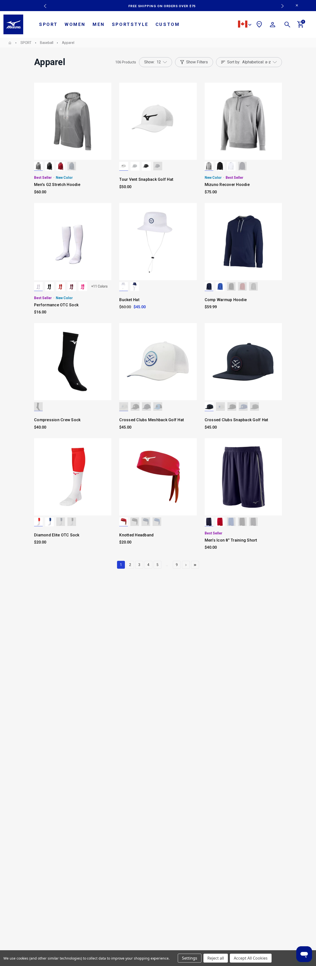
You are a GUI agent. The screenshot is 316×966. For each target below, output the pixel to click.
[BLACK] (49, 166)
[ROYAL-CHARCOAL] (231, 521)
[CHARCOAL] (254, 406)
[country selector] (244, 24)
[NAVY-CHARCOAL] (209, 521)
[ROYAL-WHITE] (49, 521)
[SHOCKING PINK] (83, 286)
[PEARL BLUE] (157, 406)
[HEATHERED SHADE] (209, 166)
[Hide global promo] (297, 5)
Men (99, 24)
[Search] (287, 25)
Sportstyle (130, 24)
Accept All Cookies (251, 958)
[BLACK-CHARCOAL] (242, 521)
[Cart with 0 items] (301, 26)
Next (279, 2)
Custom (168, 24)
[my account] (272, 25)
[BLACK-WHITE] (146, 166)
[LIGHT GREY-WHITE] (135, 166)
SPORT (48, 24)
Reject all (215, 958)
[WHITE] (231, 166)
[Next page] (186, 565)
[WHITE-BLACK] (123, 166)
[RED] (60, 166)
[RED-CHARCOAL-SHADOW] (220, 521)
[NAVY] (71, 166)
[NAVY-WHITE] (157, 166)
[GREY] (38, 166)
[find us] (259, 25)
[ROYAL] (220, 286)
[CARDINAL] (71, 286)
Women (75, 24)
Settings (189, 958)
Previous (43, 2)
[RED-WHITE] (38, 521)
